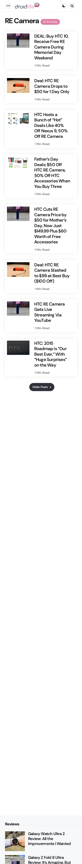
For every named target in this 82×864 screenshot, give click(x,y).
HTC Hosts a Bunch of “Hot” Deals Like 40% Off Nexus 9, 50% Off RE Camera (50, 125)
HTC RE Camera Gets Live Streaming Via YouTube (49, 312)
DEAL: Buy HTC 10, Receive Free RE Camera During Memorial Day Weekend (51, 47)
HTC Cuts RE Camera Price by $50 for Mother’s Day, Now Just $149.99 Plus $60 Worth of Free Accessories (50, 226)
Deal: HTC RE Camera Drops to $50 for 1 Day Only (51, 86)
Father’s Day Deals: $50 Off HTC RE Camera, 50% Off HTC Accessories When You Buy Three (52, 172)
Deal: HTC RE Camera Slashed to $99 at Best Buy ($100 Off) (52, 273)
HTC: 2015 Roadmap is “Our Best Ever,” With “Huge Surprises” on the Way (50, 354)
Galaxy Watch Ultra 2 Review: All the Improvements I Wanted (49, 838)
